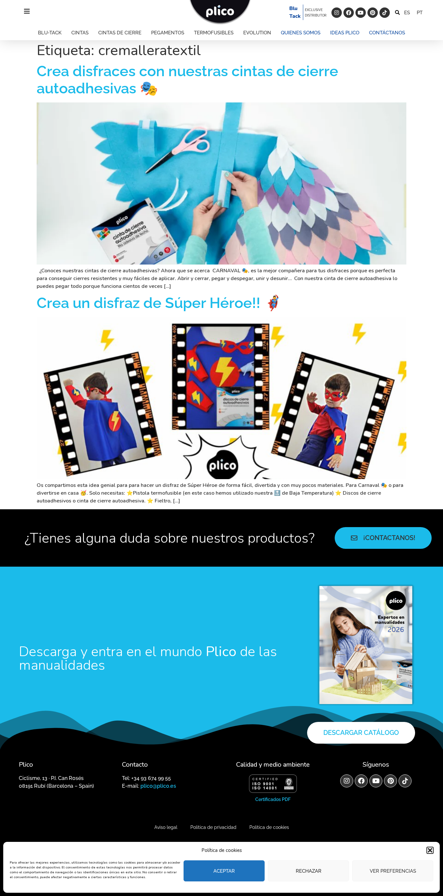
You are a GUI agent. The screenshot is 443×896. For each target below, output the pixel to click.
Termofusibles (213, 33)
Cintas (80, 33)
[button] (430, 850)
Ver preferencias (393, 871)
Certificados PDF (273, 799)
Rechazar (308, 871)
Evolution (257, 33)
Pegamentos (167, 33)
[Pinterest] (372, 12)
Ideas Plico (344, 33)
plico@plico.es (158, 786)
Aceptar (224, 871)
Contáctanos (387, 33)
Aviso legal (165, 827)
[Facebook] (348, 12)
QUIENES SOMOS (300, 33)
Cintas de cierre (119, 33)
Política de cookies (269, 827)
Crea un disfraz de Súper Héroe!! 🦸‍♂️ (159, 303)
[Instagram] (336, 12)
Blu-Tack (50, 33)
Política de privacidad (213, 827)
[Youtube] (360, 12)
